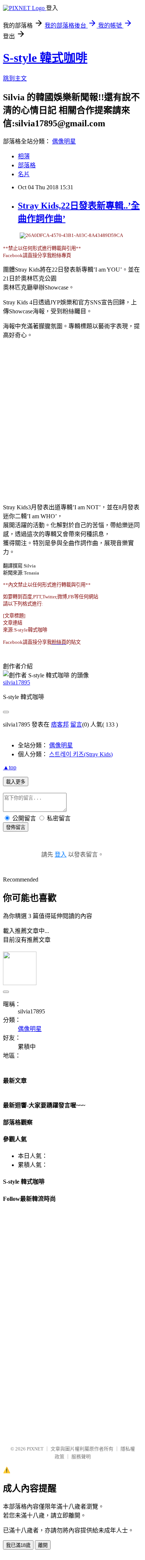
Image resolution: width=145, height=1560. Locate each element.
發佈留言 (15, 827)
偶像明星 (64, 141)
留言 (76, 724)
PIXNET (35, 1449)
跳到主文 (15, 78)
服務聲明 (81, 1456)
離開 (43, 1545)
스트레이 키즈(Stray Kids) (81, 754)
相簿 (24, 156)
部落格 (27, 165)
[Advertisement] (72, 417)
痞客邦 (60, 724)
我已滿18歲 (18, 1545)
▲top (9, 767)
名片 (24, 174)
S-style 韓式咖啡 (45, 57)
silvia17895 (16, 682)
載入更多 (15, 782)
